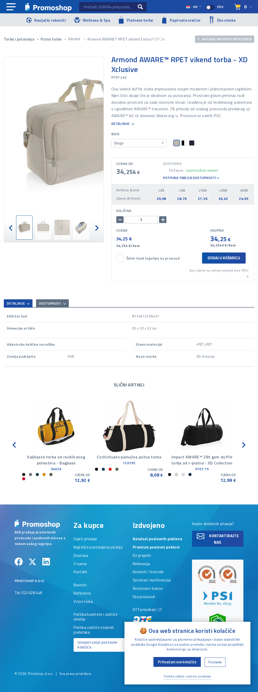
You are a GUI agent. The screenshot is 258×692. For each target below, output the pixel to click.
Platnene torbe (140, 20)
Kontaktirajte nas (223, 539)
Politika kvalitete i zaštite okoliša (96, 617)
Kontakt (80, 572)
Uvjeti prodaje (85, 539)
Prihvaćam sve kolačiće (177, 662)
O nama (80, 564)
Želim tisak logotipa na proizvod (153, 258)
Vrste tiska (83, 601)
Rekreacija (141, 564)
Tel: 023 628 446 (28, 593)
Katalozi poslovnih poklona (157, 539)
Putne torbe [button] (51, 39)
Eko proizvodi (144, 597)
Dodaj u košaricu (224, 258)
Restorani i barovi (148, 588)
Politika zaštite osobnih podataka (94, 630)
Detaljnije (120, 123)
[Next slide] (96, 227)
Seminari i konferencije (152, 580)
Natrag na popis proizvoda (226, 39)
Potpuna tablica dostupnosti (190, 177)
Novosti (80, 585)
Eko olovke (226, 20)
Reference (82, 593)
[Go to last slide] (11, 227)
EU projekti (142, 555)
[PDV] (210, 7)
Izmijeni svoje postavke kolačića (97, 644)
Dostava (81, 555)
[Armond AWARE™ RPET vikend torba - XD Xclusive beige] (54, 136)
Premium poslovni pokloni (156, 547)
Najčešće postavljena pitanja (98, 547)
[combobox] (139, 143)
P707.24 (158, 39)
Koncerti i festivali (148, 572)
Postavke (215, 662)
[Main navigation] (11, 7)
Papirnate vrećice (185, 20)
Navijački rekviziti (50, 20)
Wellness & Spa (96, 20)
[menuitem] (24, 227)
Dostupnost (50, 303)
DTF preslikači (145, 609)
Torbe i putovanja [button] (19, 39)
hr (195, 6)
